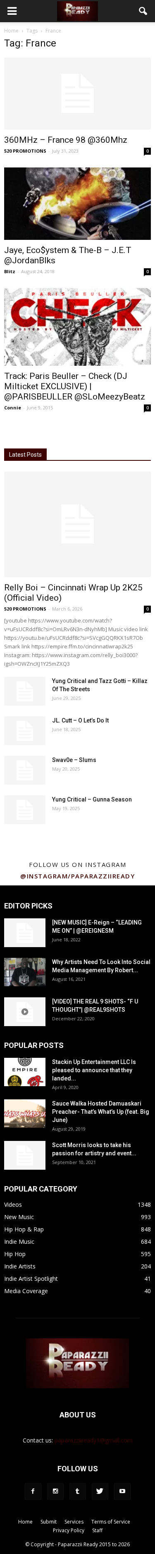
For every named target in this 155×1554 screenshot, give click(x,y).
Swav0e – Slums (74, 760)
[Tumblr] (77, 1491)
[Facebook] (33, 1491)
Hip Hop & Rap (24, 1229)
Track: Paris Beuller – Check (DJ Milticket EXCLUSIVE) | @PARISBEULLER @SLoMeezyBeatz (74, 386)
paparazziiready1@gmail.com (94, 1440)
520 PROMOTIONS (25, 151)
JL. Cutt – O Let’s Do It (80, 720)
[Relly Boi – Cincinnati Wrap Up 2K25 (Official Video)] (77, 524)
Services (73, 1521)
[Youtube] (122, 1491)
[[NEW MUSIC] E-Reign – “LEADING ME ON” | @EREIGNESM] (24, 932)
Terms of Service (110, 1521)
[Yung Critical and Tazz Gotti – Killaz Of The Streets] (24, 691)
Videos (13, 1204)
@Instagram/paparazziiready (77, 876)
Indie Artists (20, 1266)
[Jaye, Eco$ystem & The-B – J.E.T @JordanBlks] (77, 203)
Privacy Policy (68, 1530)
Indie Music (19, 1241)
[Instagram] (55, 1491)
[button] (143, 11)
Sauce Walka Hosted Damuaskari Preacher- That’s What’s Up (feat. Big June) (100, 1111)
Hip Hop (15, 1254)
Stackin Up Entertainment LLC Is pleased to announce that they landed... (94, 1070)
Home (11, 30)
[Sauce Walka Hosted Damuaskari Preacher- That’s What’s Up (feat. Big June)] (24, 1113)
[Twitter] (100, 1491)
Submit (49, 1521)
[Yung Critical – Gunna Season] (24, 809)
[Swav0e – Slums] (24, 770)
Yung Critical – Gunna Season (92, 799)
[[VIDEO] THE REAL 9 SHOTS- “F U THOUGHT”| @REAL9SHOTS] (24, 1011)
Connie (12, 407)
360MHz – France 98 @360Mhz (65, 140)
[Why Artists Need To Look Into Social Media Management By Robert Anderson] (24, 972)
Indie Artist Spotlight (31, 1278)
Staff (97, 1530)
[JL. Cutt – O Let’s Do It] (24, 730)
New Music (19, 1217)
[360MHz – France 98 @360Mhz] (77, 94)
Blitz (9, 271)
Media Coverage (26, 1291)
